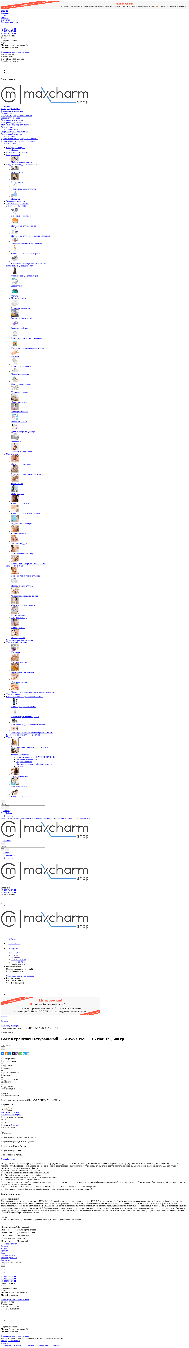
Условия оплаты (8, 1255)
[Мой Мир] (9, 1053)
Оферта (4, 1343)
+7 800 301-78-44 (8, 33)
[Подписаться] (3, 1265)
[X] (13, 1053)
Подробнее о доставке (10, 1159)
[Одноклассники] (6, 1053)
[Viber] (17, 1053)
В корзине (15, 1125)
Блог (3, 1253)
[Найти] (7, 807)
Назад (15, 955)
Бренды (4, 1251)
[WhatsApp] (20, 1053)
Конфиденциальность (10, 1341)
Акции (4, 1248)
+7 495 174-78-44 (8, 29)
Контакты (5, 1260)
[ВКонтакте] (2, 1053)
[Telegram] (27, 1053)
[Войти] (2, 900)
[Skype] (24, 1053)
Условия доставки (9, 1258)
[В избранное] (3, 1048)
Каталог (4, 1246)
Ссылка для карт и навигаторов (15, 52)
